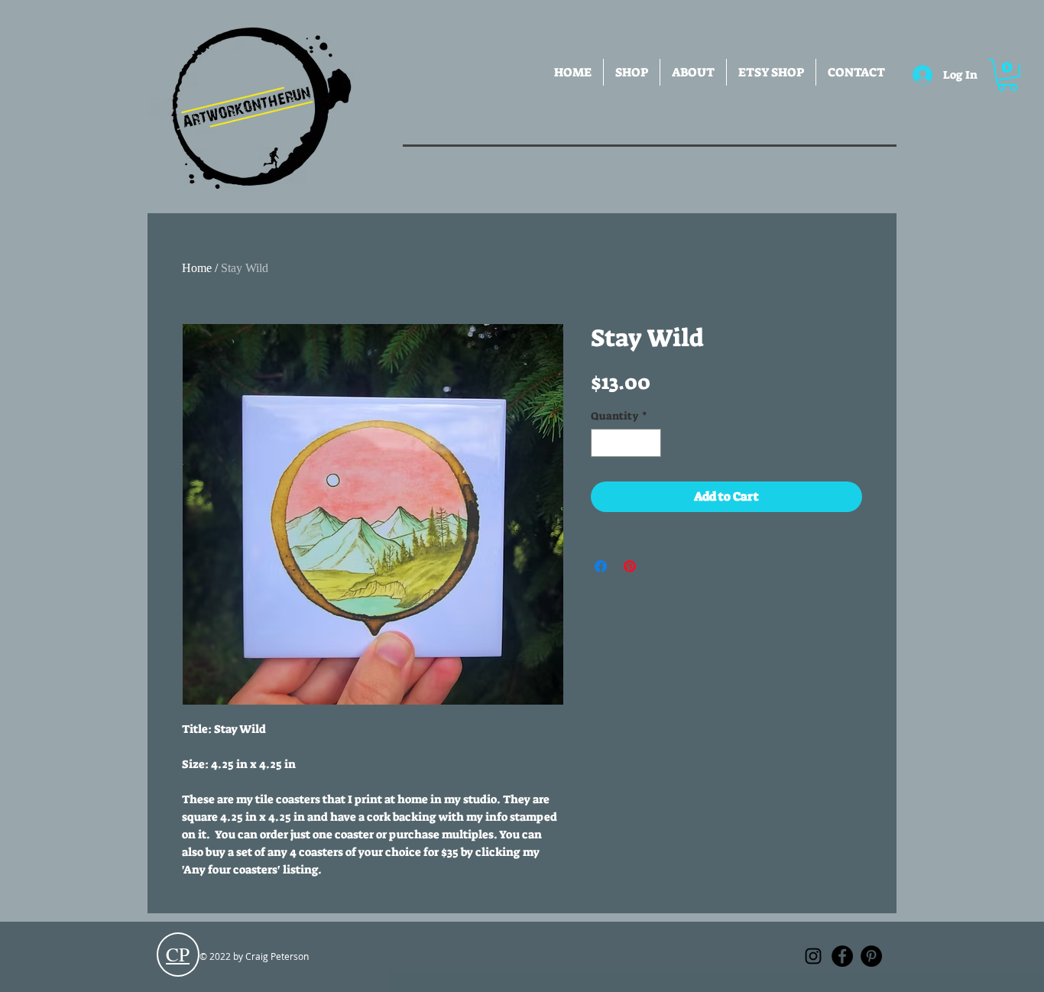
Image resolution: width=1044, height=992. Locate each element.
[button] (632, 72)
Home (197, 267)
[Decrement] (602, 443)
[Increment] (649, 443)
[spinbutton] (626, 443)
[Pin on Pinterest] (630, 566)
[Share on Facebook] (601, 566)
